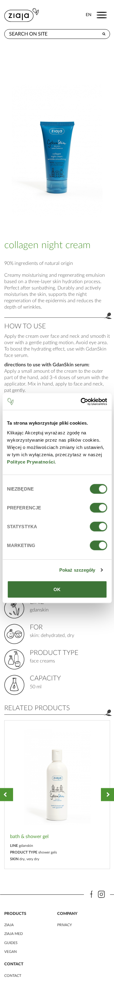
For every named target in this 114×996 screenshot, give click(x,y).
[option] (57, 794)
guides (11, 943)
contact (12, 975)
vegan (10, 951)
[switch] (98, 507)
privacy (64, 925)
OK (57, 589)
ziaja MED (13, 934)
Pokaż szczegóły (77, 570)
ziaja (9, 925)
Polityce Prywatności (31, 461)
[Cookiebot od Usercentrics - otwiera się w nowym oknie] (81, 402)
